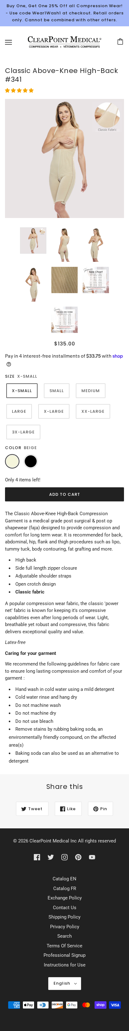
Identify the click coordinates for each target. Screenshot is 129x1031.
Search (64, 936)
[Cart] (121, 42)
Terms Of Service (64, 946)
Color (13, 448)
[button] (20, 90)
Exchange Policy (65, 898)
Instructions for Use (64, 965)
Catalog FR (64, 888)
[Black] (30, 461)
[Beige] (12, 461)
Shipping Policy (64, 917)
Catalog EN (64, 879)
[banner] (63, 41)
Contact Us (64, 907)
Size (10, 376)
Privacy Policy (64, 927)
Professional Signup (64, 955)
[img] (37, 856)
